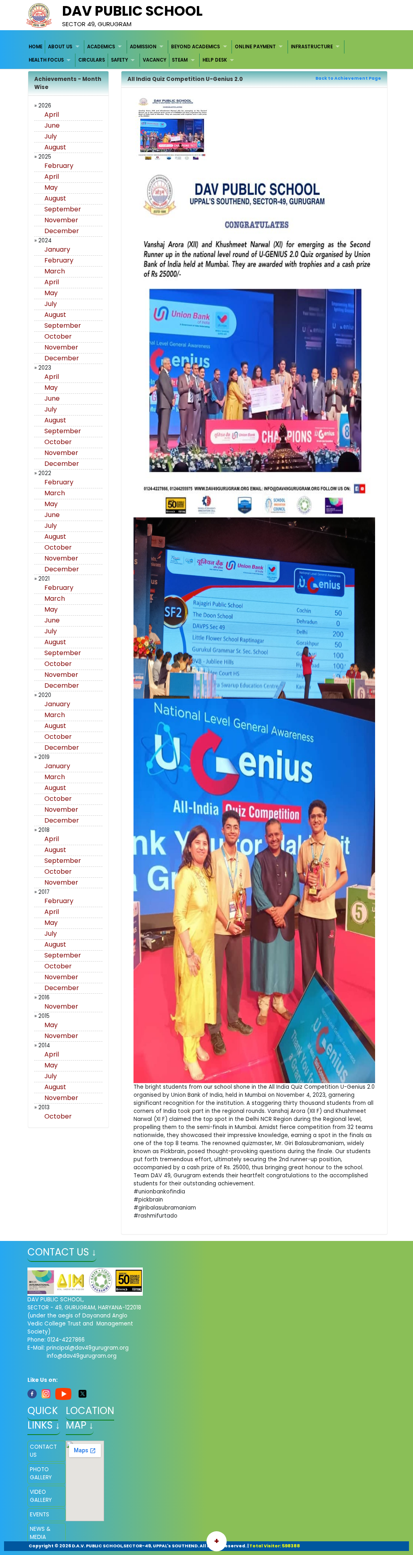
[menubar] (207, 53)
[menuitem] (36, 47)
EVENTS (39, 1514)
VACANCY (154, 60)
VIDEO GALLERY (41, 1496)
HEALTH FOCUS (46, 60)
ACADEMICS (101, 46)
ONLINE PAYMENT (255, 46)
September (62, 209)
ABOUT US (60, 46)
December (61, 231)
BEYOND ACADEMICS (195, 46)
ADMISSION (143, 46)
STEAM (180, 60)
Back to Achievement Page (348, 78)
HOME (35, 46)
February (58, 165)
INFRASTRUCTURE (312, 46)
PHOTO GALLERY (41, 1473)
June (52, 125)
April (51, 114)
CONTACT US (43, 1451)
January (57, 249)
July (50, 136)
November (61, 220)
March (54, 271)
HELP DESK (214, 60)
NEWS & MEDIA (40, 1533)
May (51, 187)
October (58, 336)
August (55, 147)
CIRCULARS (91, 60)
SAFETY (119, 60)
